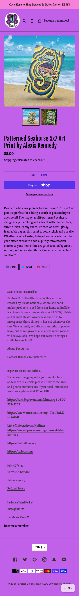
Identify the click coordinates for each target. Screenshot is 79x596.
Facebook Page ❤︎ (18, 517)
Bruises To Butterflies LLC (33, 583)
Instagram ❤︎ (15, 509)
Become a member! (56, 20)
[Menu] (73, 20)
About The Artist (18, 349)
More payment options (39, 194)
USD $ (38, 547)
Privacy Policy (16, 480)
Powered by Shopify (60, 583)
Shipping (10, 160)
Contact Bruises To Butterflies (26, 357)
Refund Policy (16, 488)
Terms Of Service (18, 472)
